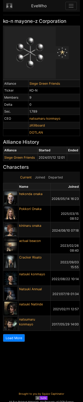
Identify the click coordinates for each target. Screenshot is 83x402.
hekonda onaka (31, 194)
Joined (40, 177)
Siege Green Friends (44, 83)
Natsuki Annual (30, 289)
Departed (55, 177)
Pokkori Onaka (30, 209)
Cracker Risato (30, 257)
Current (26, 177)
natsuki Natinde (31, 304)
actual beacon (30, 241)
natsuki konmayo (32, 274)
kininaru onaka (30, 226)
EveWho (39, 5)
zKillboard (37, 125)
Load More (14, 338)
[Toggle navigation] (71, 6)
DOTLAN (36, 132)
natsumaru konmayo (44, 118)
